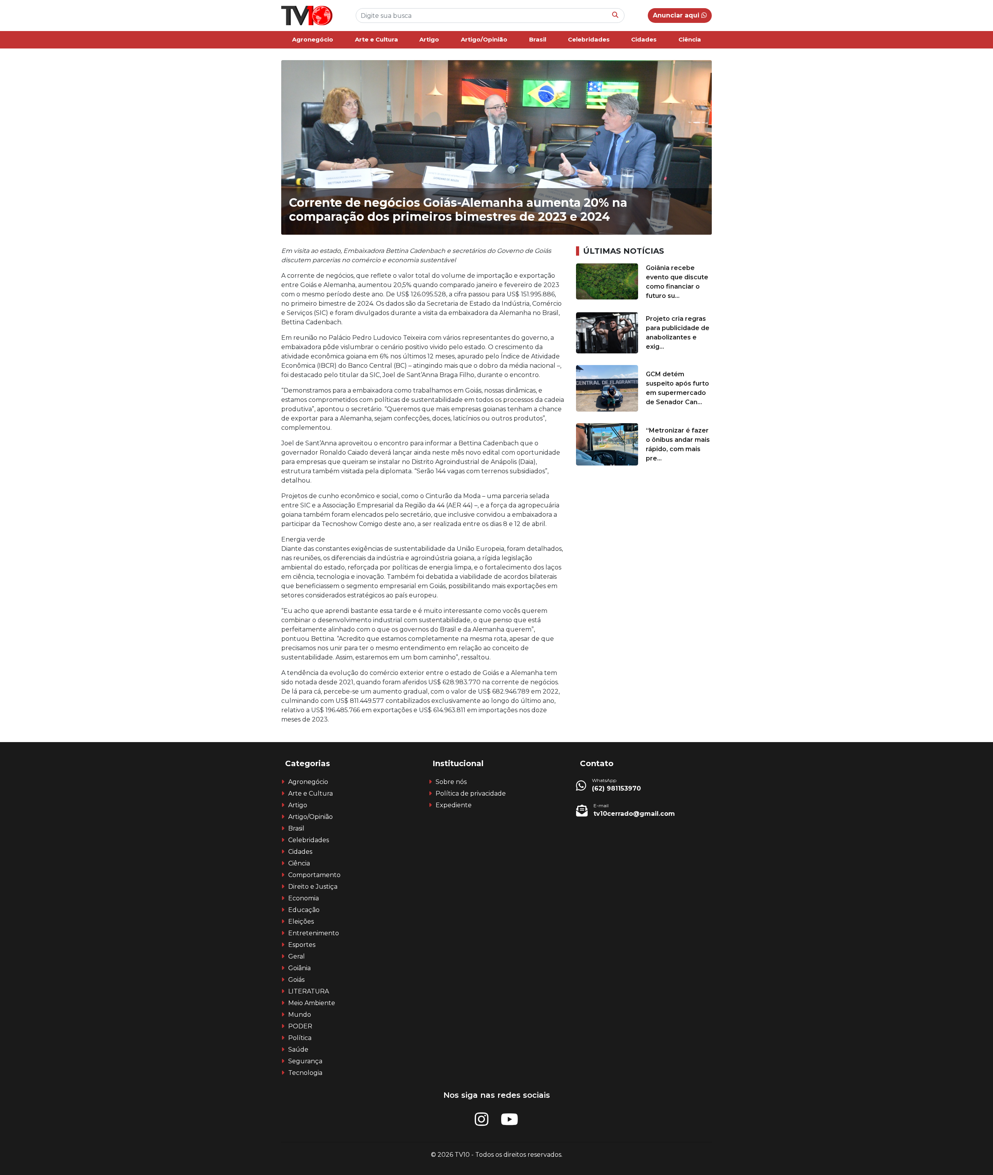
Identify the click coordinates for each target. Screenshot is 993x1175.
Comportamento (314, 875)
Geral (296, 956)
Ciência (689, 39)
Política (299, 1038)
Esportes (301, 944)
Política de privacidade (471, 793)
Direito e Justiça (312, 886)
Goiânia (299, 968)
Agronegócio (312, 39)
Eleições (301, 921)
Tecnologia (305, 1072)
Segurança (305, 1061)
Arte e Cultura (376, 39)
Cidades (644, 39)
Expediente (454, 805)
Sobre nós (451, 782)
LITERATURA (308, 991)
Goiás (296, 979)
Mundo (299, 1014)
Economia (303, 898)
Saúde (298, 1049)
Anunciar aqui (677, 15)
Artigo (429, 39)
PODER (300, 1026)
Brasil (537, 39)
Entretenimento (313, 933)
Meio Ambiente (311, 1003)
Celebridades (589, 39)
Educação (304, 910)
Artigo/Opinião (484, 39)
